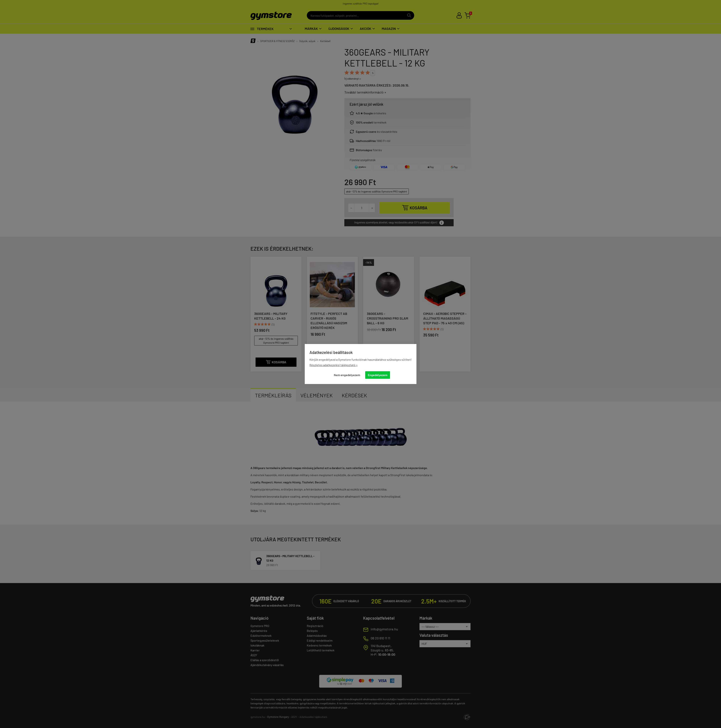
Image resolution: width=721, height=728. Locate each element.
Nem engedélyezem (347, 375)
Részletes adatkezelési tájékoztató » (333, 365)
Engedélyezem (377, 375)
